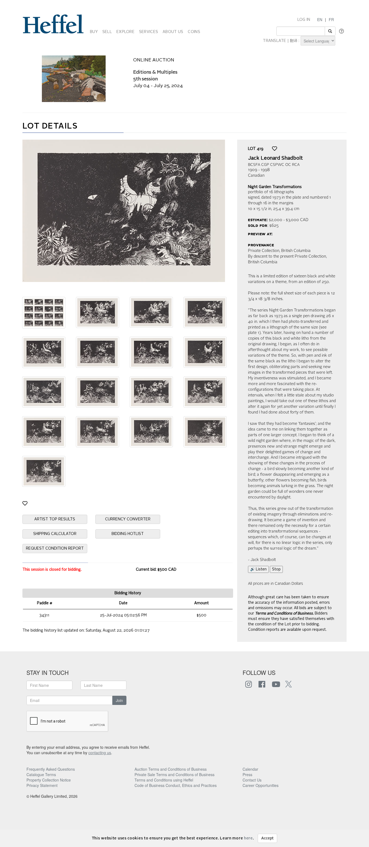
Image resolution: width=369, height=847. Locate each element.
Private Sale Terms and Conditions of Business (174, 774)
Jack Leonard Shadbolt (275, 158)
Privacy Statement (42, 785)
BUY (94, 32)
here (248, 838)
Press (247, 774)
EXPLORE (125, 32)
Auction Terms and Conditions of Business (171, 769)
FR (331, 19)
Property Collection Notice (48, 780)
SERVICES (148, 32)
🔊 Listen (258, 569)
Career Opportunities (261, 785)
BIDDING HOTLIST (128, 534)
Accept (267, 838)
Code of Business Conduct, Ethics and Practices (176, 785)
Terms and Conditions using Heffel (164, 780)
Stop (276, 569)
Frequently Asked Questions (50, 769)
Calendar (250, 769)
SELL (107, 32)
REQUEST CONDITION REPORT (55, 548)
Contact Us (252, 780)
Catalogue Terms (41, 774)
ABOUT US (173, 32)
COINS (194, 32)
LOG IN (303, 20)
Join (119, 700)
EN (319, 19)
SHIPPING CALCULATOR (54, 534)
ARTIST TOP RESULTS (54, 519)
